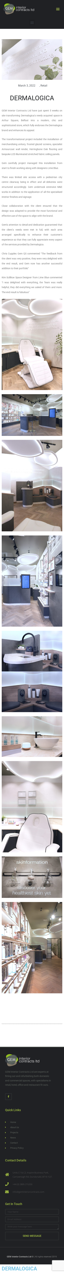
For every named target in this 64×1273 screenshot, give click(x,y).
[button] (58, 9)
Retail (43, 85)
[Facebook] (8, 1096)
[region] (32, 1243)
